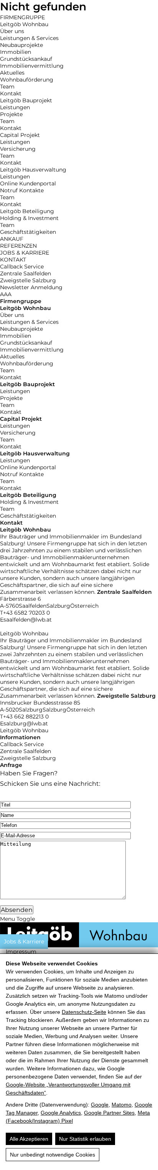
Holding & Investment (29, 218)
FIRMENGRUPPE (22, 17)
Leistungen (15, 107)
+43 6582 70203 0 (26, 612)
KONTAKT (13, 259)
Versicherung (18, 148)
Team (7, 86)
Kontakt (10, 93)
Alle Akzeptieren (29, 1139)
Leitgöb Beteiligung (27, 211)
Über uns (12, 31)
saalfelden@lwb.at (27, 619)
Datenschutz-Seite (84, 1012)
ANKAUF (11, 238)
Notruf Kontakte (22, 190)
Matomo (122, 1105)
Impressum (21, 951)
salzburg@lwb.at (25, 723)
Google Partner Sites (109, 1113)
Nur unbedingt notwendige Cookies (52, 1155)
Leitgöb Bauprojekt (26, 100)
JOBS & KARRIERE (24, 252)
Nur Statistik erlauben (85, 1139)
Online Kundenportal (28, 183)
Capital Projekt (20, 135)
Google (100, 1105)
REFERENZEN (18, 245)
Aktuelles (12, 72)
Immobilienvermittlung (32, 65)
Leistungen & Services (29, 38)
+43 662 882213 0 (26, 716)
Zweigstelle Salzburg (28, 280)
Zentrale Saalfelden (25, 273)
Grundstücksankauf (26, 58)
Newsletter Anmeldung (31, 287)
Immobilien (15, 51)
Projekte (11, 114)
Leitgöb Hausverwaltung (33, 169)
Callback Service (22, 266)
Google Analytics (61, 1113)
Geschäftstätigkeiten (28, 231)
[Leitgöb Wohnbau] (79, 945)
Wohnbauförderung (26, 79)
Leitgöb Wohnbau (24, 24)
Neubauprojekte (21, 45)
